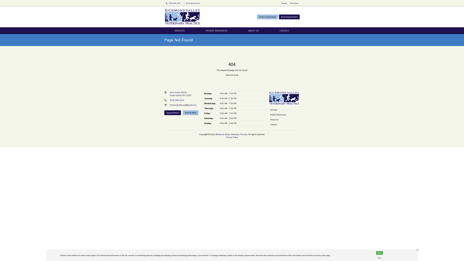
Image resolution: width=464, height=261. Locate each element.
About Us (253, 30)
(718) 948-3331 (177, 100)
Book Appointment (289, 17)
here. (328, 255)
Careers (284, 3)
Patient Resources (216, 30)
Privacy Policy (232, 137)
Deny (379, 258)
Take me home (232, 75)
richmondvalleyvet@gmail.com (183, 105)
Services (180, 30)
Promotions (294, 3)
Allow (379, 253)
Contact (284, 30)
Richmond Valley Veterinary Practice (231, 134)
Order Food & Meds (267, 17)
